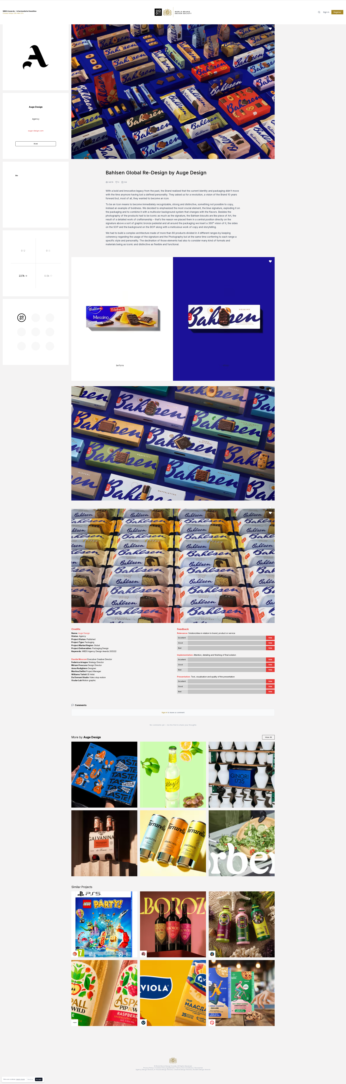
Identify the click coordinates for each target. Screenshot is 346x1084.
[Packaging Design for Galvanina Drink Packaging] (104, 843)
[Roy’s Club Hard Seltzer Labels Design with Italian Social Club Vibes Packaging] (173, 775)
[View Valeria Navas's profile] (143, 954)
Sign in (326, 12)
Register (337, 12)
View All (268, 737)
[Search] (319, 12)
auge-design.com (36, 131)
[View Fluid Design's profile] (74, 954)
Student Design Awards (201, 1069)
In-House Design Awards (163, 1069)
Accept (38, 1079)
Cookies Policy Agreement (165, 1068)
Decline (30, 1079)
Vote (270, 638)
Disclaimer (199, 1068)
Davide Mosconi (79, 659)
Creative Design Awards (183, 1069)
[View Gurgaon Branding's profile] (212, 1022)
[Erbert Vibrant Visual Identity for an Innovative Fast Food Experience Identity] (242, 843)
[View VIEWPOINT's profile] (143, 1022)
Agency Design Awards (144, 1069)
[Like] (270, 28)
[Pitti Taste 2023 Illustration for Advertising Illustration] (104, 775)
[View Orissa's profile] (212, 954)
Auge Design (84, 633)
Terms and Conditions (184, 1068)
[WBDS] (21, 317)
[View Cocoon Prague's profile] (74, 1022)
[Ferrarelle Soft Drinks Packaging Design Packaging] (173, 843)
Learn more (20, 1079)
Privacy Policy (148, 1068)
